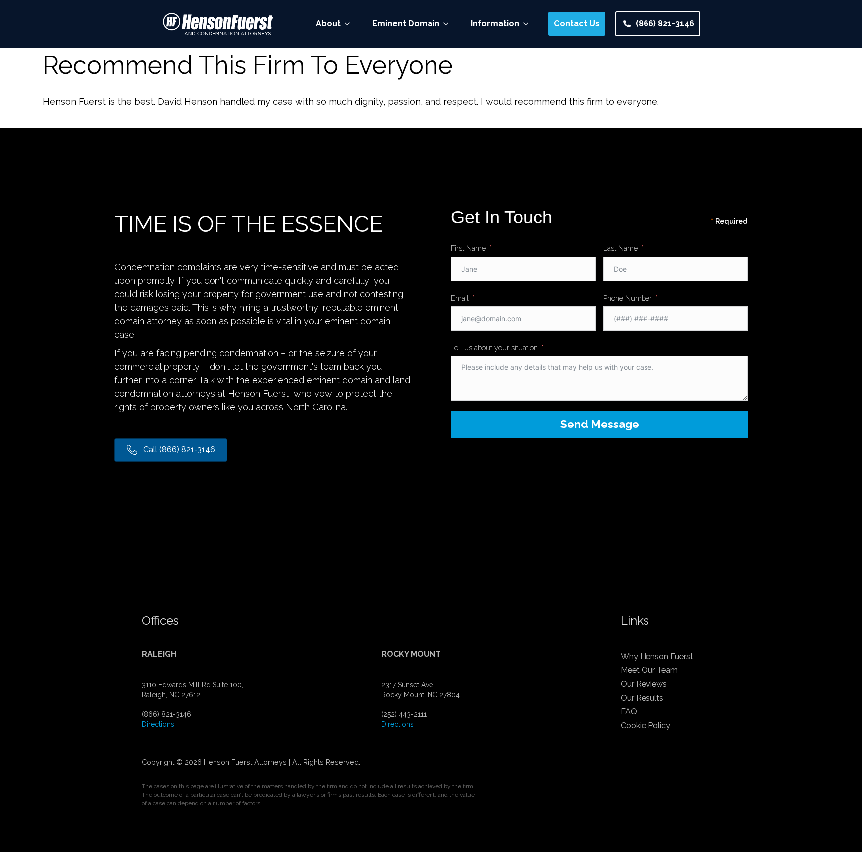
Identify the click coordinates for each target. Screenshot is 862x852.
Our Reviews (644, 684)
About (328, 23)
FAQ (629, 711)
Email (460, 298)
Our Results (642, 698)
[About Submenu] (350, 24)
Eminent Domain (405, 23)
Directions (158, 724)
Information (495, 23)
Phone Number (627, 298)
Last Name (620, 248)
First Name (468, 248)
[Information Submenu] (528, 24)
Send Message (599, 424)
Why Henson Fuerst (657, 656)
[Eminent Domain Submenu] (448, 24)
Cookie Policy (645, 725)
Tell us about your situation (494, 347)
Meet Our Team (649, 670)
